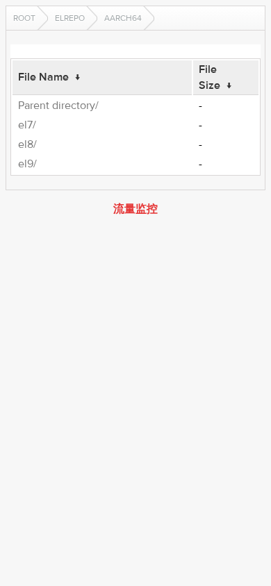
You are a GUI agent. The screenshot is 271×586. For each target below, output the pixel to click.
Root (24, 18)
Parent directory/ (58, 105)
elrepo (70, 18)
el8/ (27, 144)
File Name (43, 77)
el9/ (27, 164)
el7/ (27, 125)
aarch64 (123, 18)
